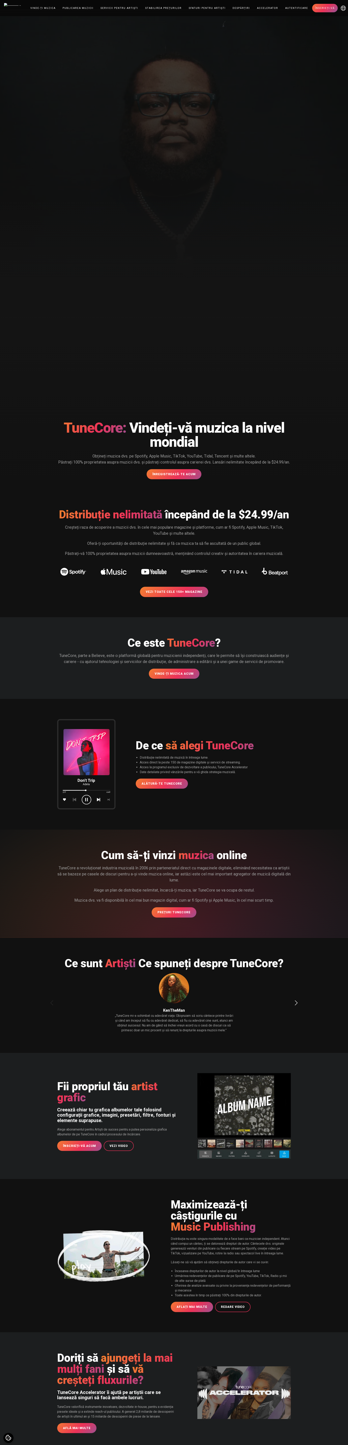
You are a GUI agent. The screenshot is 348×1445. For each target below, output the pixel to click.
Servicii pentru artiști (119, 8)
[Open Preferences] (8, 1438)
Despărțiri (241, 8)
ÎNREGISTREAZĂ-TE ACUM (174, 474)
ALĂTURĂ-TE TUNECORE (162, 783)
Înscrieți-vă (325, 8)
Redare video (233, 1307)
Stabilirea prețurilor (163, 8)
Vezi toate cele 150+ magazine (174, 592)
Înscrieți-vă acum (79, 1146)
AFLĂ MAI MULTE (77, 1428)
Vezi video (119, 1146)
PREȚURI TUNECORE (174, 912)
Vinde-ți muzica (43, 8)
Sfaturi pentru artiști (207, 8)
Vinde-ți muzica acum (174, 674)
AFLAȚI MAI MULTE (192, 1307)
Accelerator (267, 8)
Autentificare (296, 8)
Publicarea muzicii (78, 8)
